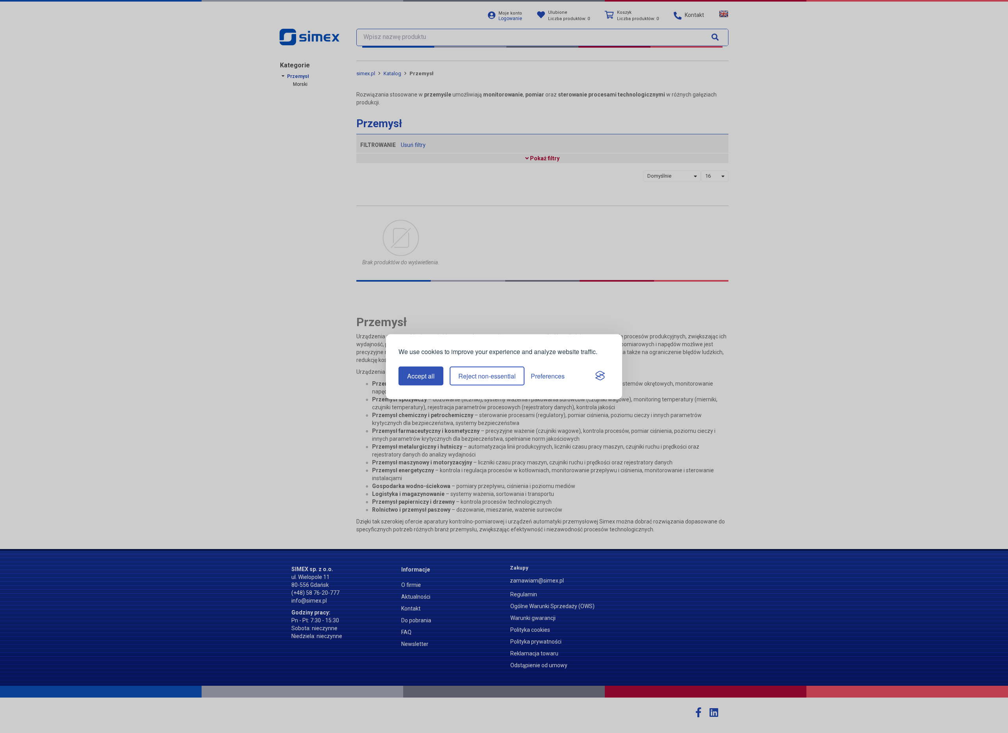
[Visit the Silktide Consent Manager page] (600, 376)
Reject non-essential (487, 375)
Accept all (421, 375)
